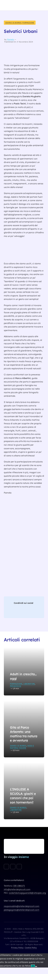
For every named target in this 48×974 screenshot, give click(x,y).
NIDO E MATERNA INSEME (22, 747)
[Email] (35, 611)
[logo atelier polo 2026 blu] (13, 3)
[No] (36, 966)
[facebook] (6, 866)
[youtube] (19, 866)
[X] (17, 611)
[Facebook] (12, 611)
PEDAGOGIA (15, 686)
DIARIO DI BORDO (13, 23)
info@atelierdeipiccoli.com (17, 889)
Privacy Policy (17, 947)
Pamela (10, 39)
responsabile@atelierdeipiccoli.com (21, 906)
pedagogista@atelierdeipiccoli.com (21, 910)
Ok (33, 966)
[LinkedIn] (21, 611)
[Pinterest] (31, 611)
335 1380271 (19, 885)
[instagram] (12, 866)
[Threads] (26, 611)
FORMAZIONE (28, 23)
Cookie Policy (31, 947)
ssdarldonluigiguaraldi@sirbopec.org (27, 893)
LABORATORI (29, 684)
